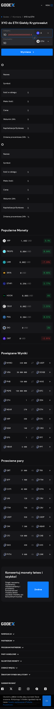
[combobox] (40, 5)
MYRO (9, 363)
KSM (9, 428)
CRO (41, 428)
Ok (47, 701)
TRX (41, 470)
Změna (38, 589)
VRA (9, 372)
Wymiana (16, 17)
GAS (9, 545)
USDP (41, 517)
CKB (41, 536)
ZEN (41, 400)
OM (8, 526)
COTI (9, 489)
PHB (8, 382)
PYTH (9, 554)
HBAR (9, 447)
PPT (41, 437)
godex (6, 17)
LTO (8, 536)
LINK (41, 554)
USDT (41, 363)
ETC (41, 419)
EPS (8, 437)
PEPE (9, 391)
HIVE (41, 382)
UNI (8, 498)
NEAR (9, 410)
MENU (48, 5)
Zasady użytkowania (16, 702)
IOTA (41, 489)
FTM (41, 480)
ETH (8, 400)
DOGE (42, 372)
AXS (41, 545)
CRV (41, 498)
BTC (41, 391)
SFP (8, 480)
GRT (8, 470)
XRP (8, 419)
